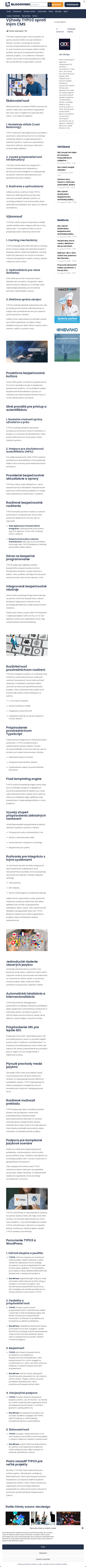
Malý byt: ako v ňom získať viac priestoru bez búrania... (66, 256)
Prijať (43, 1547)
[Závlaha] (67, 361)
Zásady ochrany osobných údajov (55, 1564)
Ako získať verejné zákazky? (65, 168)
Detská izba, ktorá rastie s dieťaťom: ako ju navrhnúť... (65, 243)
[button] (83, 1528)
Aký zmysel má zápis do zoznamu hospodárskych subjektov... (66, 156)
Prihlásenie (72, 4)
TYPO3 (33, 106)
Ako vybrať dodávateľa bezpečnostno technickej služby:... (66, 195)
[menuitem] (9, 11)
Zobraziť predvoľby (43, 1559)
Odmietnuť (43, 1553)
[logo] (18, 4)
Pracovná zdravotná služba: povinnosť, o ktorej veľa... (66, 268)
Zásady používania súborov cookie (30, 1564)
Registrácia (55, 4)
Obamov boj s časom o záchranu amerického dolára (66, 182)
